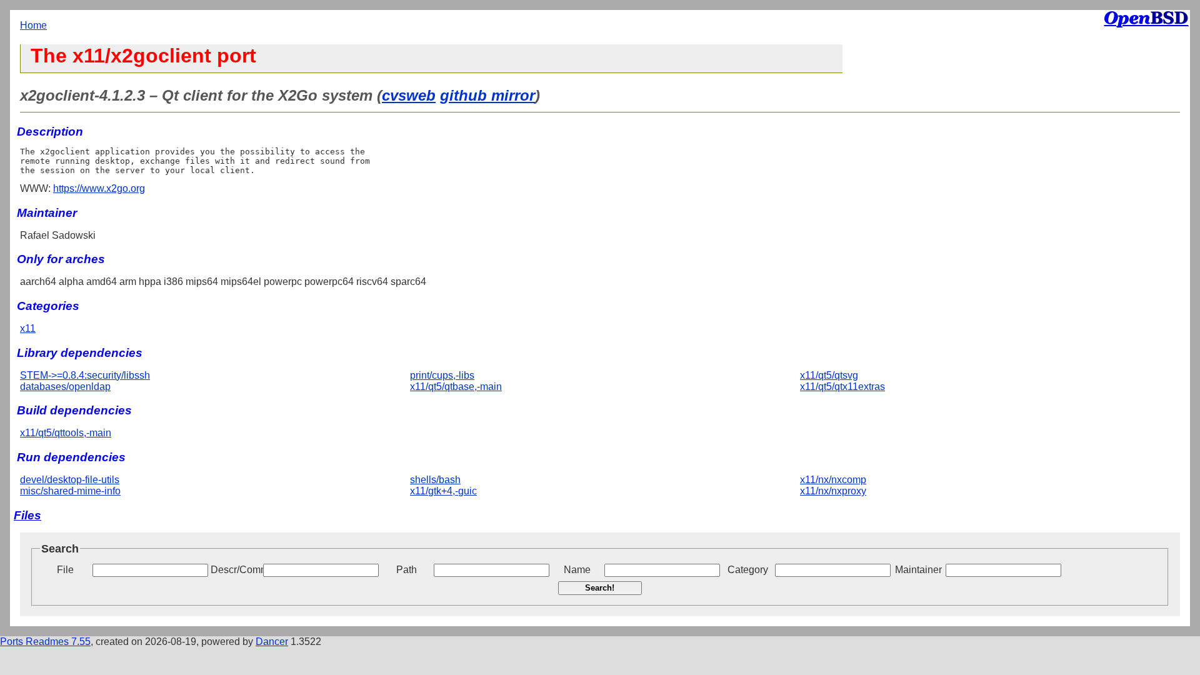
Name (577, 569)
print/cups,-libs (442, 375)
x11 (28, 328)
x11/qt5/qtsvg (829, 375)
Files (27, 515)
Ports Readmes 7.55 (45, 641)
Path (406, 569)
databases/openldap (65, 386)
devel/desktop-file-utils (69, 479)
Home (33, 25)
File (65, 569)
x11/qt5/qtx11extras (842, 386)
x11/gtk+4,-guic (443, 491)
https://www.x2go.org (99, 188)
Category (748, 569)
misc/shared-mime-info (70, 491)
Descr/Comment (236, 569)
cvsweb (409, 95)
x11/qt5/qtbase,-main (456, 386)
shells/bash (435, 479)
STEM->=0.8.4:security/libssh (85, 375)
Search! (599, 587)
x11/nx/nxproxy (833, 491)
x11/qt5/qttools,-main (65, 433)
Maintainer (918, 569)
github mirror (487, 95)
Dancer (272, 641)
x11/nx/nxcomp (833, 479)
